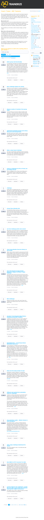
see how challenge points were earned (16, 229)
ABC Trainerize (36, 66)
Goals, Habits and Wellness (35, 32)
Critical (22, 80)
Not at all (10, 80)
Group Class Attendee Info (13, 208)
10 (19, 504)
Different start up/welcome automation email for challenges (16, 393)
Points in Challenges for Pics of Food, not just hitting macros (17, 169)
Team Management (34, 46)
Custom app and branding (35, 29)
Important (16, 80)
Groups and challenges (14, 97)
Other (32, 43)
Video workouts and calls (35, 47)
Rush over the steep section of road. (16, 370)
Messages (32, 39)
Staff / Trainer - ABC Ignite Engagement (37, 63)
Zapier (32, 48)
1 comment (8, 450)
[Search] (41, 52)
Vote (3, 89)
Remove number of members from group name (17, 110)
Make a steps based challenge (14, 150)
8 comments (8, 408)
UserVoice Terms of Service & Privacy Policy (22, 517)
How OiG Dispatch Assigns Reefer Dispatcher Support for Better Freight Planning (16, 272)
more (22, 285)
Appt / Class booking (34, 25)
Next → (25, 504)
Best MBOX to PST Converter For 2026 (16, 462)
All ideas (32, 19)
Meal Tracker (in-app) (34, 38)
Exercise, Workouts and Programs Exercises (34, 31)
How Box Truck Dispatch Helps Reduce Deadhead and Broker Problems (16, 317)
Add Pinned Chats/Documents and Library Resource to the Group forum (17, 131)
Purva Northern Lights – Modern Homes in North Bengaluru (17, 421)
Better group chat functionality (14, 61)
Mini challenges (11, 298)
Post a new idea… (34, 18)
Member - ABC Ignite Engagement (36, 61)
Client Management (34, 26)
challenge (9, 188)
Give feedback (36, 55)
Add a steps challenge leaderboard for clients (16, 445)
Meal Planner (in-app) (34, 37)
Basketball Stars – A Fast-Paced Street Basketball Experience (16, 343)
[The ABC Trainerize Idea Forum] (11, 4)
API (31, 24)
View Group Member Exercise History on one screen (17, 250)
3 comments (8, 97)
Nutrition (32, 42)
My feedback (33, 20)
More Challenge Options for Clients (15, 86)
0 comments (8, 138)
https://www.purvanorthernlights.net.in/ (13, 431)
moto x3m (8, 378)
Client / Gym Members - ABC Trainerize (36, 57)
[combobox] (36, 52)
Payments (32, 44)
